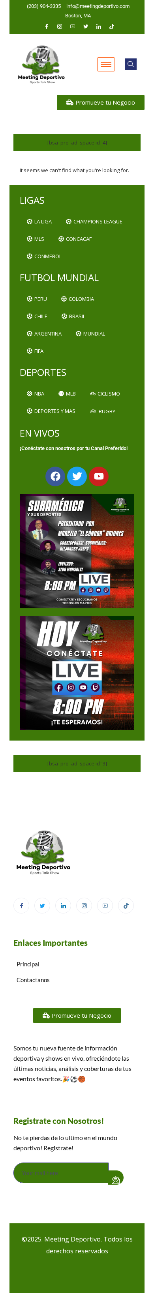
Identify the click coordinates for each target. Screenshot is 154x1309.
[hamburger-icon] (106, 64)
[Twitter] (86, 26)
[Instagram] (60, 26)
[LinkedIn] (99, 26)
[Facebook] (47, 26)
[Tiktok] (112, 26)
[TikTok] (126, 905)
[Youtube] (73, 26)
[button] (131, 64)
